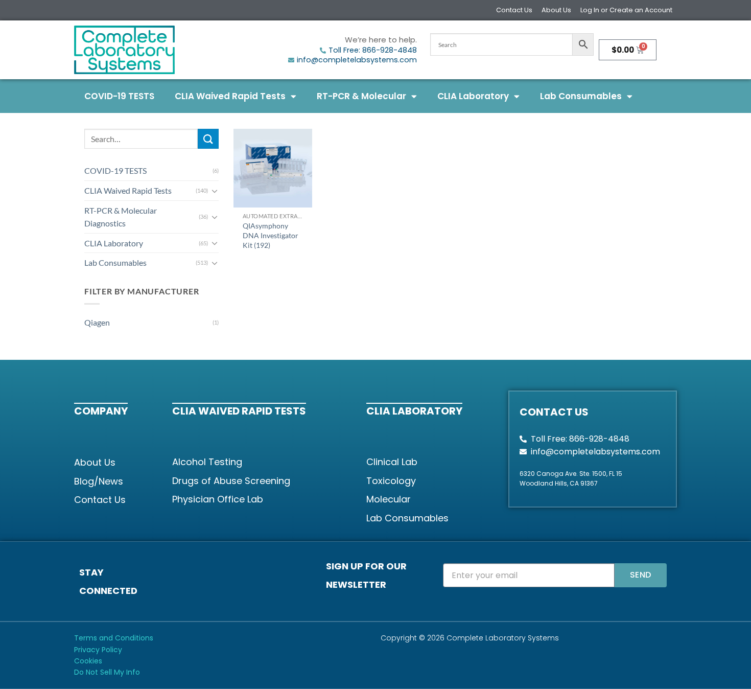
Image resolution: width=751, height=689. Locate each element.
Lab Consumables (581, 96)
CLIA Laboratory (473, 96)
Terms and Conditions (113, 638)
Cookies (88, 661)
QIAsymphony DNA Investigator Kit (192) (270, 235)
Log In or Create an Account (626, 10)
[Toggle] (214, 191)
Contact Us (514, 10)
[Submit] (208, 139)
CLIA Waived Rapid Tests (230, 96)
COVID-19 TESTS (119, 96)
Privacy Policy (98, 650)
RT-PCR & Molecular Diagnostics (120, 216)
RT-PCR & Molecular (361, 96)
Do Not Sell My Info (107, 672)
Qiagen (97, 322)
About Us (556, 10)
